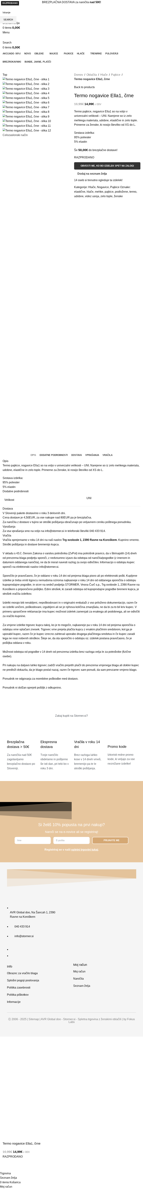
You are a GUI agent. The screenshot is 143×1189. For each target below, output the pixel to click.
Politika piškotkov (18, 994)
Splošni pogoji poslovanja (23, 980)
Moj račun (79, 971)
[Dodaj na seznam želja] (7, 1166)
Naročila (78, 978)
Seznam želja (81, 985)
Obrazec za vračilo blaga (22, 973)
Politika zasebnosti (18, 987)
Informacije (14, 1001)
